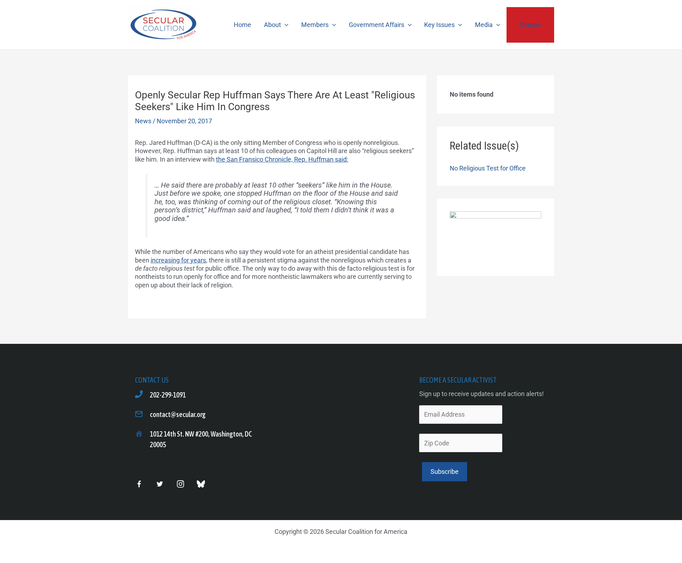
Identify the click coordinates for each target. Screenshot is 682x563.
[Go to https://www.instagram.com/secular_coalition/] (180, 484)
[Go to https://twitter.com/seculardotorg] (160, 484)
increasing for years (178, 260)
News (143, 121)
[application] (284, 24)
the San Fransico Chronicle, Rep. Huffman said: (282, 159)
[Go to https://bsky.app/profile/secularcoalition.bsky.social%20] (201, 484)
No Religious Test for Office (488, 168)
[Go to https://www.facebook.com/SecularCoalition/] (139, 485)
